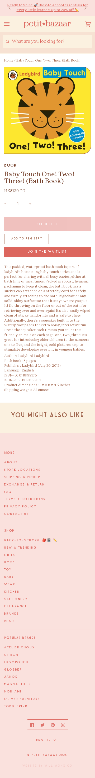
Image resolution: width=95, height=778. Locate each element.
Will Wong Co (59, 765)
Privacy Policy (20, 506)
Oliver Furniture (22, 699)
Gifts (9, 555)
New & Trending (20, 547)
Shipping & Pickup (22, 477)
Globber (13, 669)
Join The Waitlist (47, 251)
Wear (10, 584)
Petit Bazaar (45, 755)
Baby (9, 577)
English (44, 740)
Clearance (16, 606)
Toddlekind (16, 706)
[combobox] (52, 41)
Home (8, 60)
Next (83, 8)
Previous (12, 8)
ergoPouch (16, 662)
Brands (11, 613)
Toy (8, 569)
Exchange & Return (24, 484)
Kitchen (12, 591)
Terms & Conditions (25, 499)
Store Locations (22, 469)
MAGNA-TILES (17, 684)
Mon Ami (12, 691)
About (11, 462)
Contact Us (16, 514)
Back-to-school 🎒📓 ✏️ (31, 540)
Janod (11, 676)
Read (9, 621)
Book (10, 165)
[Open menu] (12, 24)
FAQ (8, 492)
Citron (11, 655)
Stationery (16, 599)
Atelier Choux (19, 647)
